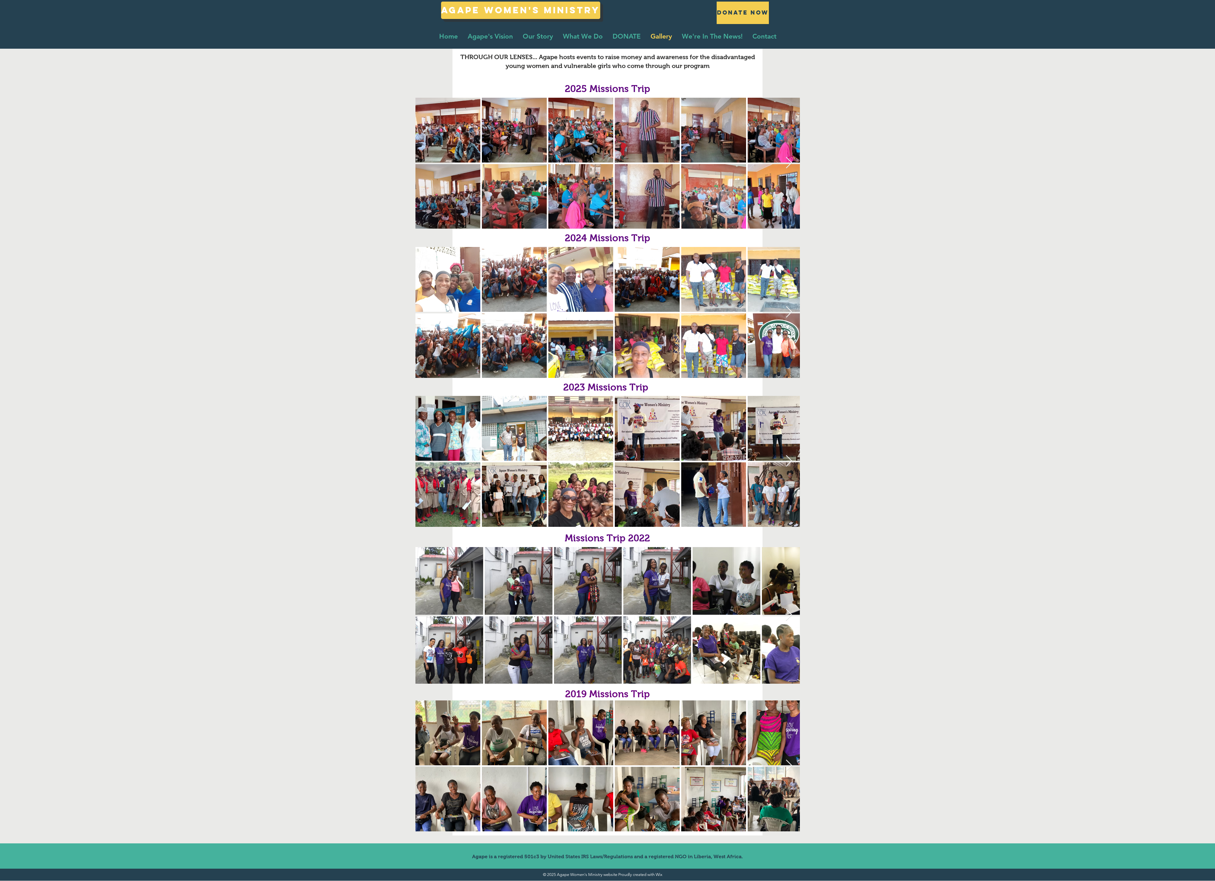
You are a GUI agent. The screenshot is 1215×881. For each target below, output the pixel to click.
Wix (659, 874)
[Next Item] (789, 163)
